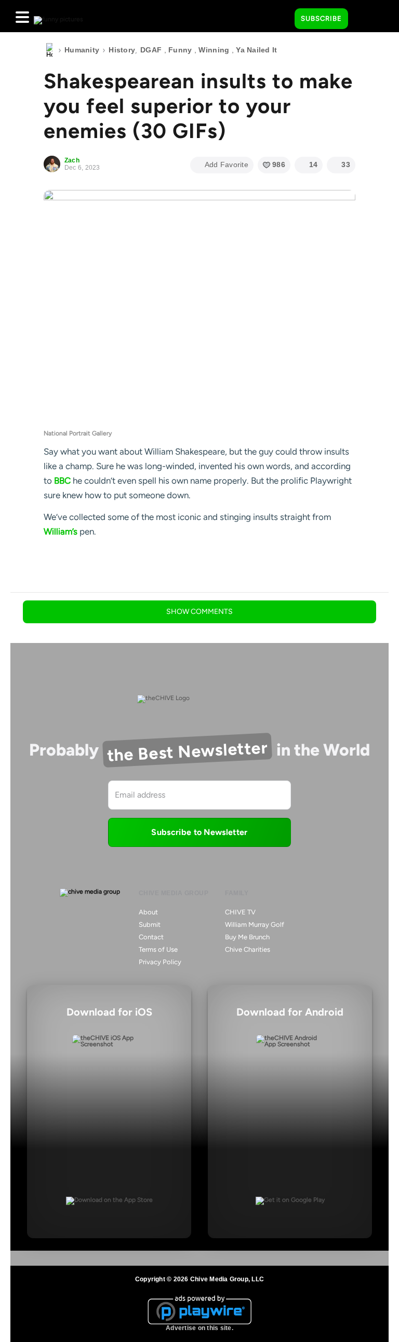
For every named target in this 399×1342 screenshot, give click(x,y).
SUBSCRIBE (321, 18)
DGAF (151, 50)
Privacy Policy (160, 962)
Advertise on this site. (199, 1328)
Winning (213, 50)
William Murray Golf (254, 924)
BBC (62, 480)
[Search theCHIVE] (279, 16)
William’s (60, 531)
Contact (151, 937)
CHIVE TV (240, 912)
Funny (180, 50)
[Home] (49, 50)
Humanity (81, 50)
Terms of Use (158, 949)
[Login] (365, 19)
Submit (150, 924)
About (148, 912)
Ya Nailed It (256, 50)
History (122, 50)
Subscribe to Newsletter (199, 832)
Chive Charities (247, 949)
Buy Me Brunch (247, 937)
